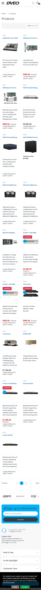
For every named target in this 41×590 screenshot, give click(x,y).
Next (37, 483)
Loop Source (7, 334)
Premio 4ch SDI (28, 383)
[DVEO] (12, 3)
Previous (4, 483)
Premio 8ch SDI (8, 435)
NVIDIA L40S (27, 334)
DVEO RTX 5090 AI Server (30, 185)
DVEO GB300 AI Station (30, 137)
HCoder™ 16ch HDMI (29, 233)
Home (4, 14)
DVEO (4, 35)
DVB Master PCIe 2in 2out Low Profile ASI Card (10, 88)
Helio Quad (26, 284)
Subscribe (20, 520)
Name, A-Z (31, 26)
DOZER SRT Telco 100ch (10, 38)
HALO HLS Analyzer (9, 233)
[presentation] (3, 496)
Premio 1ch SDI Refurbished (10, 383)
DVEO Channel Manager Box (10, 137)
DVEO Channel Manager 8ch (30, 88)
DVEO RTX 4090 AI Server (10, 185)
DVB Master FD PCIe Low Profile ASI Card (30, 38)
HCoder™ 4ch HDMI (9, 284)
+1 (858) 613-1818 (15, 531)
